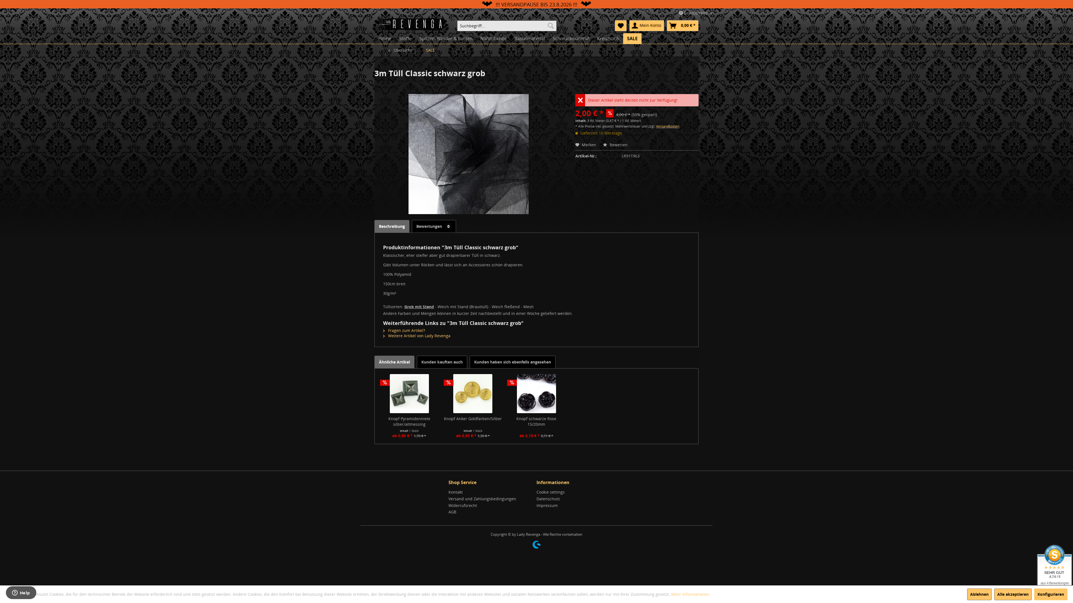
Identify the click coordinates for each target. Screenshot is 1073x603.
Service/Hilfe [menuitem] (696, 13)
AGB (452, 512)
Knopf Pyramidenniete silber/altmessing (409, 421)
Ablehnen (979, 594)
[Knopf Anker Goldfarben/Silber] (473, 393)
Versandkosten (667, 126)
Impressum (547, 505)
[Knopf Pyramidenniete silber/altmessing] (409, 393)
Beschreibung (392, 226)
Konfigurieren (1051, 594)
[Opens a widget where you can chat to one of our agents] (21, 593)
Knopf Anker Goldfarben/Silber (473, 418)
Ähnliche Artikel (394, 362)
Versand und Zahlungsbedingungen (482, 498)
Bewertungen (433, 226)
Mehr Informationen (690, 594)
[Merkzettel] (621, 25)
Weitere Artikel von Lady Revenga (418, 335)
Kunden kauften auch (442, 362)
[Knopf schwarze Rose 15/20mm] (536, 393)
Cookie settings (550, 492)
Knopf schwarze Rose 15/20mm (536, 421)
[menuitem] (507, 25)
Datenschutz (548, 498)
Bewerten (618, 144)
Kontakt (455, 492)
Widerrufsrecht (462, 505)
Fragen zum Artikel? (406, 330)
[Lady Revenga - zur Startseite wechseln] (413, 25)
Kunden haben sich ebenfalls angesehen (512, 362)
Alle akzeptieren (1013, 594)
